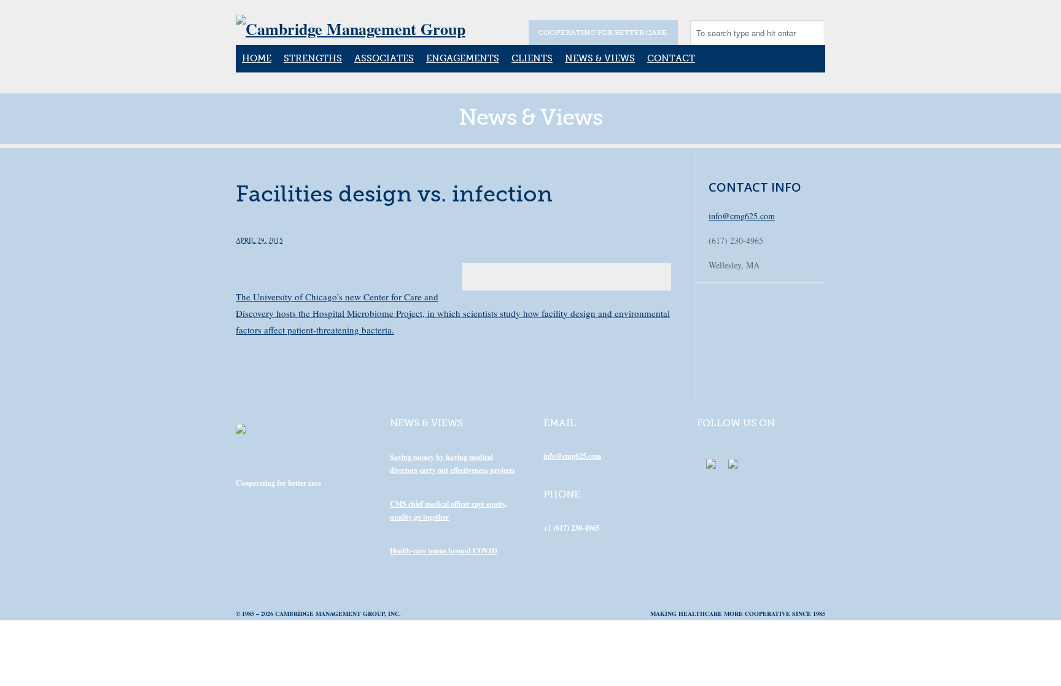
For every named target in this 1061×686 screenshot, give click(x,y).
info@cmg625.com (742, 216)
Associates (384, 58)
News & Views (600, 58)
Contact (671, 58)
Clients (532, 58)
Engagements (462, 58)
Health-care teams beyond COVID (443, 550)
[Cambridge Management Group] (350, 29)
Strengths (313, 58)
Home (256, 58)
